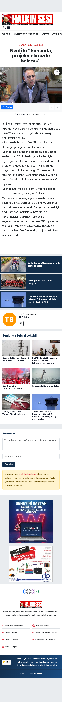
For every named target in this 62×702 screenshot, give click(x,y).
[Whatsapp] (38, 591)
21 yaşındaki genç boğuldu (46, 386)
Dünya (45, 34)
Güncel (6, 34)
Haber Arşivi (11, 647)
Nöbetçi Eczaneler (14, 626)
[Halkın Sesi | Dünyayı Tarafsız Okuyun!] (27, 19)
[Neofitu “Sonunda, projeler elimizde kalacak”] (31, 85)
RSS (8, 662)
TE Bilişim (38, 673)
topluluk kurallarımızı (28, 474)
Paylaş (9, 107)
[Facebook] (23, 591)
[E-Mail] (21, 323)
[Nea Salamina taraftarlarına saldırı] (16, 376)
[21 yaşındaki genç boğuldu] (46, 376)
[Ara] (4, 27)
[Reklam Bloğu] (31, 521)
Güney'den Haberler (26, 34)
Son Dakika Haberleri (45, 640)
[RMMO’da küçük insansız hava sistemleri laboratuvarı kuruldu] (46, 348)
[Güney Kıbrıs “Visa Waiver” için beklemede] (16, 402)
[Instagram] (33, 591)
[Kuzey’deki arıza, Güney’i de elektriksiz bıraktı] (16, 348)
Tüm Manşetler (12, 640)
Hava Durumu (42, 626)
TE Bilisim (21, 115)
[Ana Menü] (8, 27)
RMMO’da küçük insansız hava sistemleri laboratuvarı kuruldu (44, 360)
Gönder (8, 464)
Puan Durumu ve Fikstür (46, 633)
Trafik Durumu (11, 633)
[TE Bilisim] (9, 319)
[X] (28, 591)
